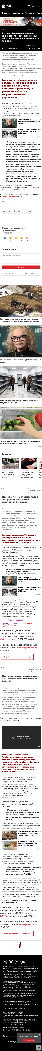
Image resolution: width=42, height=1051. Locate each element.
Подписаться (29, 1040)
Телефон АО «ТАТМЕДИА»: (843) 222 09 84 (17, 1030)
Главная (6, 13)
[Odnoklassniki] (17, 962)
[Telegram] (9, 211)
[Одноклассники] (14, 211)
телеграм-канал (9, 196)
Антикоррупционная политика (13, 1027)
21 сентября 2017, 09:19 (10, 48)
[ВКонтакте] (4, 211)
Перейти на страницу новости (15, 657)
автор (4, 29)
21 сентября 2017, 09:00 (34, 669)
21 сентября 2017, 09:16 (34, 490)
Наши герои (17, 13)
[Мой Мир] (24, 211)
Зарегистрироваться (31, 273)
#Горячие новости (33, 29)
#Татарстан (6, 202)
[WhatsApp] (19, 211)
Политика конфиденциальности (14, 1008)
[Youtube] (11, 962)
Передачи (29, 13)
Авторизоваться (11, 273)
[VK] (5, 962)
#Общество (37, 668)
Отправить (21, 267)
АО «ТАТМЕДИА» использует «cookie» (15, 1001)
